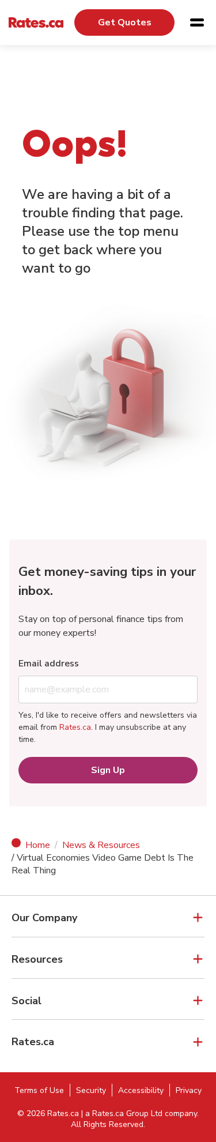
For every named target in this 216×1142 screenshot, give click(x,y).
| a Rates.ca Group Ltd (121, 1113)
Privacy (189, 1090)
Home (37, 845)
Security (91, 1090)
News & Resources (101, 845)
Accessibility (141, 1090)
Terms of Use (39, 1090)
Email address (48, 663)
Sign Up (108, 770)
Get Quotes (124, 22)
